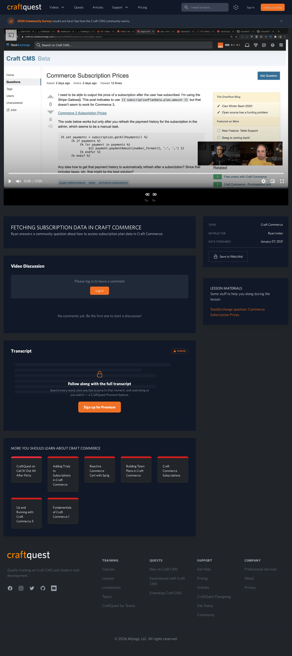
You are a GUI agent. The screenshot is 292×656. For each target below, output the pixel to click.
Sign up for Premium (99, 407)
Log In (100, 291)
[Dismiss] (281, 21)
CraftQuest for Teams (118, 606)
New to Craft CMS (164, 569)
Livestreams (111, 587)
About (249, 578)
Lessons (108, 578)
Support (117, 7)
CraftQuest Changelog (214, 596)
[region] (146, 108)
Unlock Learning (272, 7)
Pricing (142, 7)
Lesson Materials (226, 288)
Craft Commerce (272, 224)
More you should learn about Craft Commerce (55, 448)
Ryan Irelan (275, 233)
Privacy (250, 587)
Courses (108, 569)
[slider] (146, 173)
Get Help (204, 569)
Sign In (250, 7)
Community (206, 615)
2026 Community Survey (34, 21)
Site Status (205, 606)
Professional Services (261, 569)
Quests (78, 7)
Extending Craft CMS (166, 593)
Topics (107, 596)
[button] (9, 181)
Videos (54, 7)
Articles (98, 7)
